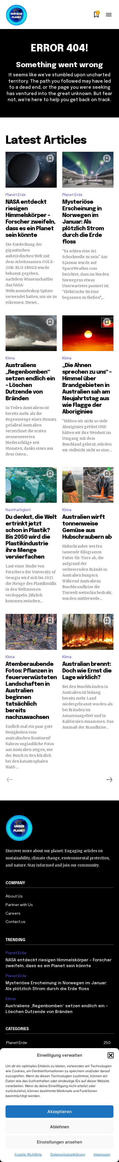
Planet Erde (16, 194)
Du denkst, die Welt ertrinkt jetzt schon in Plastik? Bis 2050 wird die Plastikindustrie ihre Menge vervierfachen (31, 537)
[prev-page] (10, 780)
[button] (110, 1055)
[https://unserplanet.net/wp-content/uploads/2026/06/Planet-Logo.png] (17, 15)
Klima (10, 358)
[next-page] (109, 780)
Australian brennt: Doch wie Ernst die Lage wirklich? (87, 671)
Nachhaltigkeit (18, 509)
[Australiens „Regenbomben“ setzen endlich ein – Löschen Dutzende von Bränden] (31, 333)
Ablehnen (59, 1126)
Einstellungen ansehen (59, 1142)
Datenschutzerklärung (67, 1154)
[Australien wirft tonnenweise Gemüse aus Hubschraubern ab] (87, 485)
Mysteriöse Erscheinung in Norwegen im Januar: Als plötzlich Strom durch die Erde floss (83, 222)
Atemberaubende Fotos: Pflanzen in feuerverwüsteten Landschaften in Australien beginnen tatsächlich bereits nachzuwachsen (31, 690)
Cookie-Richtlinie (28, 1154)
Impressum (102, 1154)
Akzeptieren (59, 1111)
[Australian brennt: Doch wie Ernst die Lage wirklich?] (87, 632)
